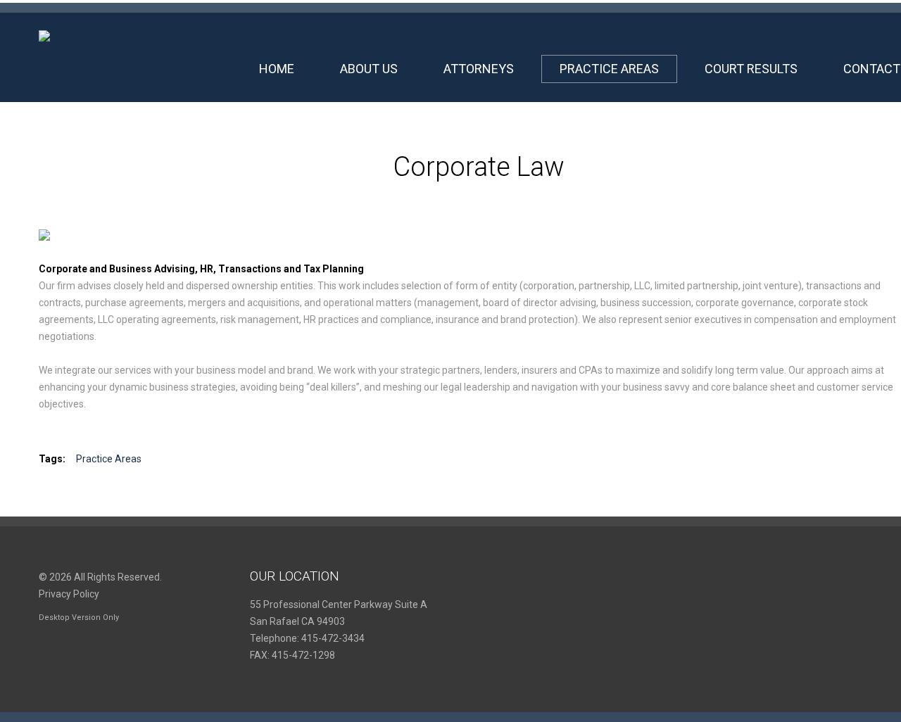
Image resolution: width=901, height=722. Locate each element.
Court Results (751, 68)
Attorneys (478, 68)
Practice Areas (609, 68)
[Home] (44, 38)
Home (276, 68)
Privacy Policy (69, 594)
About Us (369, 68)
